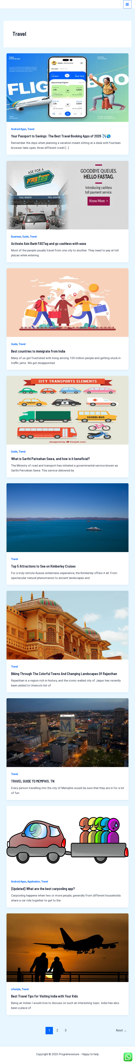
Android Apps (18, 129)
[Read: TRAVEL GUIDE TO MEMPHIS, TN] (67, 732)
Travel (30, 129)
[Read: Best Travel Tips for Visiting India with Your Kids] (67, 947)
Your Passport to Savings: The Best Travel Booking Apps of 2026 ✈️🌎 (61, 136)
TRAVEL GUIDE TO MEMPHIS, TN (32, 781)
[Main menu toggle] (127, 4)
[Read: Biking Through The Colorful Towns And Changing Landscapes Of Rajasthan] (67, 625)
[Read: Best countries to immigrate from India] (67, 302)
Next (121, 1030)
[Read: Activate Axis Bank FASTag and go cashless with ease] (67, 195)
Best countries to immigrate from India (38, 351)
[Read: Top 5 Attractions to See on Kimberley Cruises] (67, 517)
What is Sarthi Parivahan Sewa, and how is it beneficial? (50, 459)
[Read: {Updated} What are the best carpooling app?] (67, 840)
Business (16, 236)
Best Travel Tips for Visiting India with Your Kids (44, 996)
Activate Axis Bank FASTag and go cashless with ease (48, 243)
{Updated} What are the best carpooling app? (43, 888)
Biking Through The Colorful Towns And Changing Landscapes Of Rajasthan (64, 674)
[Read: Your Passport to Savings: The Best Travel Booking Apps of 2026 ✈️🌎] (67, 87)
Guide (25, 236)
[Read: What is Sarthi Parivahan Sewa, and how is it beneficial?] (67, 410)
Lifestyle (16, 989)
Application (33, 881)
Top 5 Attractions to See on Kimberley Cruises (43, 566)
